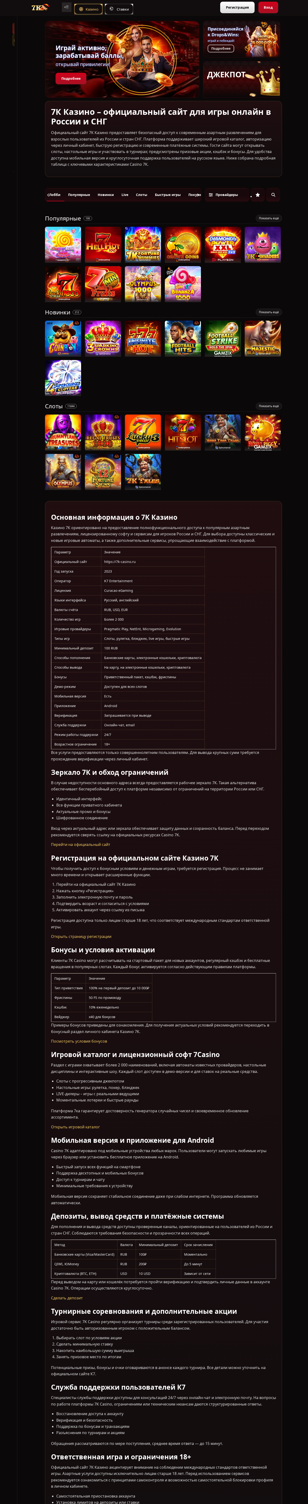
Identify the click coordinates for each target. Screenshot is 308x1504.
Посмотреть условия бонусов (79, 1041)
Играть (63, 260)
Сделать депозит (67, 1297)
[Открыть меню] (66, 7)
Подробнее (71, 78)
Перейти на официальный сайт (80, 844)
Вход (268, 7)
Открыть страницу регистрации (81, 936)
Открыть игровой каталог (75, 1126)
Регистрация (237, 7)
